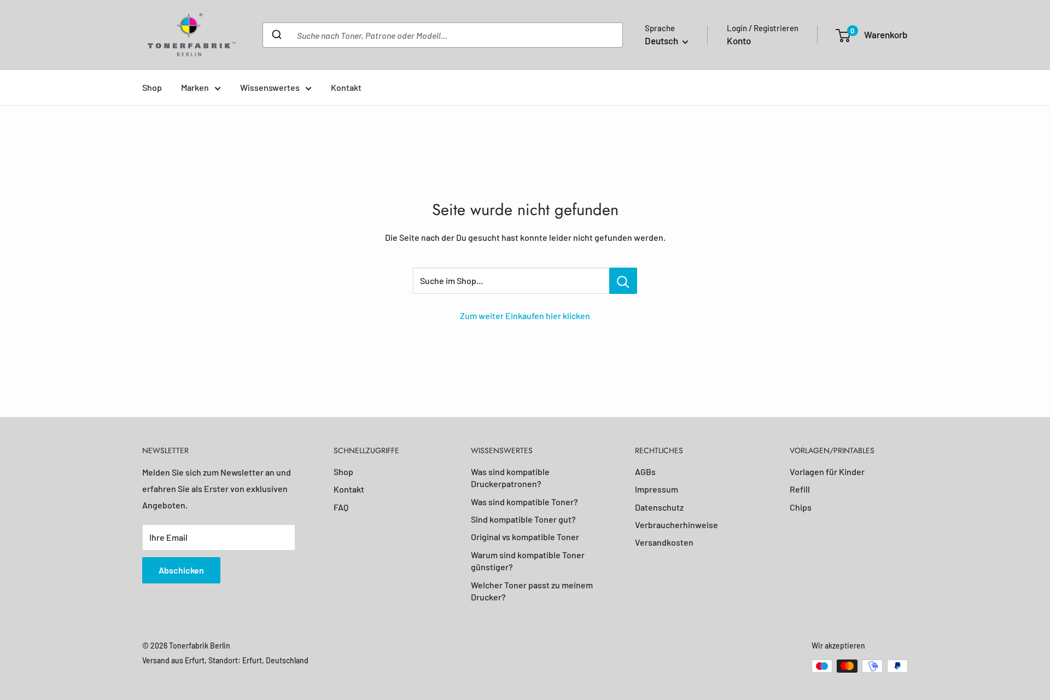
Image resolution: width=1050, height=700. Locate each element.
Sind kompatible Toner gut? (523, 519)
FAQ (341, 507)
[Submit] (276, 35)
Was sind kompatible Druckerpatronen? (510, 477)
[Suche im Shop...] (623, 281)
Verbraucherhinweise (676, 524)
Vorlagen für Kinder (827, 471)
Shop (152, 87)
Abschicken (181, 570)
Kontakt (346, 87)
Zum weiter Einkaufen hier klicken (525, 315)
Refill (800, 489)
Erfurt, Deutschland (275, 660)
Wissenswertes (270, 87)
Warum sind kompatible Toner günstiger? (528, 560)
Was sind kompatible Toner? (524, 501)
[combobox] (442, 35)
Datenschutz (659, 507)
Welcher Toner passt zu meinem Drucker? (532, 591)
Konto (739, 40)
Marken (195, 87)
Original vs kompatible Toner (525, 536)
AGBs (645, 471)
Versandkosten (664, 542)
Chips (801, 507)
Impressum (656, 489)
